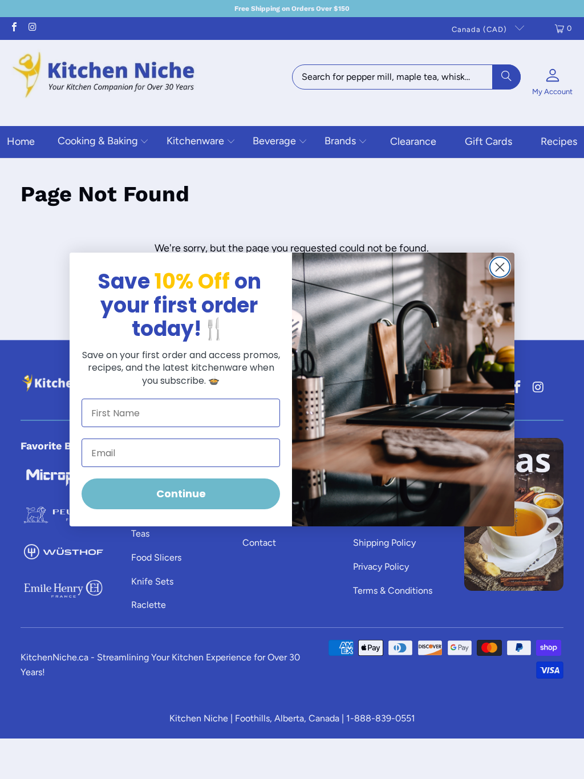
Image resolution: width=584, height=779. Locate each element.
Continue (181, 493)
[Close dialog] (500, 267)
